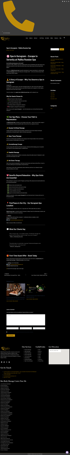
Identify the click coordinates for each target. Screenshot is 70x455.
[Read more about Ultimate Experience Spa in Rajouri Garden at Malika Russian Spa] (35, 288)
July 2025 (52, 92)
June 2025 (53, 94)
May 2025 (52, 96)
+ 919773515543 (7, 374)
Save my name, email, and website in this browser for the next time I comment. (20, 332)
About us (30, 38)
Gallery (51, 38)
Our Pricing (42, 38)
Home (27, 38)
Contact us (56, 38)
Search (52, 47)
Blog (60, 38)
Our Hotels (47, 38)
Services (35, 38)
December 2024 (54, 98)
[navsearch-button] (64, 38)
